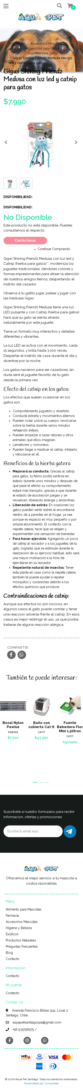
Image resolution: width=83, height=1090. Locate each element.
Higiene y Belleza (19, 928)
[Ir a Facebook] (9, 1040)
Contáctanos (25, 240)
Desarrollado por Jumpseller (41, 1083)
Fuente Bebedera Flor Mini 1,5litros (70, 727)
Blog (9, 953)
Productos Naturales (21, 940)
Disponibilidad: (12, 197)
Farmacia (12, 915)
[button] (55, 6)
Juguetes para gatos (42, 53)
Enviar (70, 831)
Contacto (12, 959)
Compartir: (18, 648)
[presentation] (5, 143)
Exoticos (12, 934)
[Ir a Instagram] (27, 1040)
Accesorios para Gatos (42, 48)
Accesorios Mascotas (46, 43)
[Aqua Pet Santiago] (41, 18)
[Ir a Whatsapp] (44, 1040)
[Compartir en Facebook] (11, 655)
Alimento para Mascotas (24, 909)
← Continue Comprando (51, 249)
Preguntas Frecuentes (22, 946)
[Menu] (6, 7)
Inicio (21, 43)
